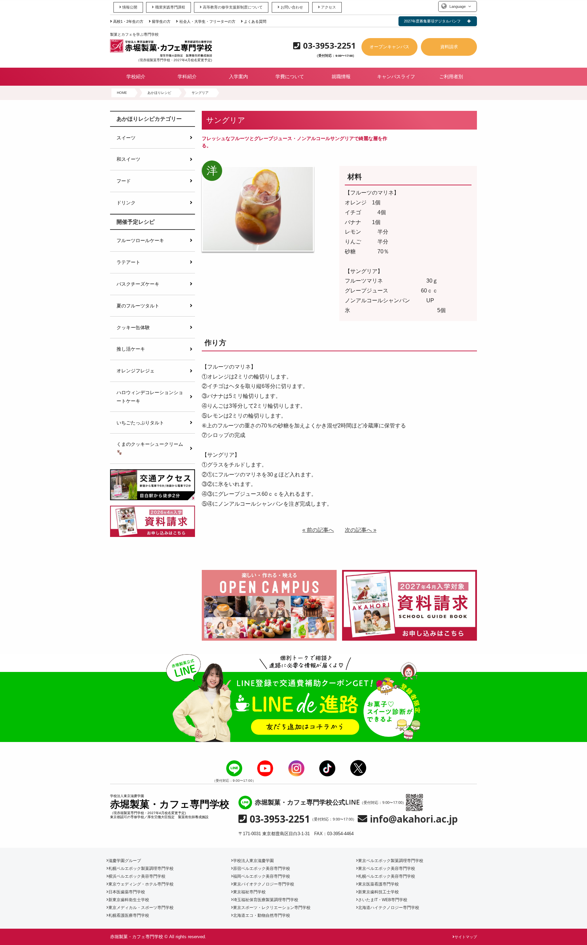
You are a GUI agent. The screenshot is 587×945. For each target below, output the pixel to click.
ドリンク (126, 202)
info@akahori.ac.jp (414, 818)
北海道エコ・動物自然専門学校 (261, 915)
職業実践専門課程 (170, 7)
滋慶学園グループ (124, 861)
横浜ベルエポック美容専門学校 (136, 876)
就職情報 (341, 76)
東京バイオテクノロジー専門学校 (263, 884)
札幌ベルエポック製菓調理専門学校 (141, 868)
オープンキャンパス (389, 46)
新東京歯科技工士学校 (378, 892)
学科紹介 (187, 76)
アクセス (328, 7)
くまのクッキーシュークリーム (150, 444)
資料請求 (449, 46)
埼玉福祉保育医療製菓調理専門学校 (265, 900)
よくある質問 (255, 21)
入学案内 (238, 76)
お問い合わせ (292, 7)
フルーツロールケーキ (140, 240)
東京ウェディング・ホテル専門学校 (141, 884)
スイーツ (126, 137)
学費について (289, 76)
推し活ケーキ (131, 349)
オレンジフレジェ (136, 370)
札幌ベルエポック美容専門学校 (386, 876)
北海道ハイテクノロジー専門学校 (388, 908)
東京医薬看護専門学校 (378, 884)
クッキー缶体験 (133, 327)
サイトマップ (466, 937)
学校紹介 (135, 76)
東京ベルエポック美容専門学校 (386, 868)
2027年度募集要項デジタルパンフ (432, 21)
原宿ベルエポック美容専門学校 (261, 868)
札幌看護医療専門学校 (128, 915)
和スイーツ (128, 159)
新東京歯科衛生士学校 (128, 900)
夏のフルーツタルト (138, 305)
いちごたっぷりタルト (140, 422)
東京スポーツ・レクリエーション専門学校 (271, 908)
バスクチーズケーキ (138, 284)
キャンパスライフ (396, 76)
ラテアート (128, 262)
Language (457, 6)
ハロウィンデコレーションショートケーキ (150, 396)
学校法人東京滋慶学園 (253, 861)
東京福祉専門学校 (249, 892)
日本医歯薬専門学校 (126, 892)
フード (124, 181)
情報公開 (129, 7)
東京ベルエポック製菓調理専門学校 (390, 861)
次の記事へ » (360, 530)
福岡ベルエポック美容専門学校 (261, 876)
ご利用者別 (451, 76)
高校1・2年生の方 (128, 21)
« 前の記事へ (318, 530)
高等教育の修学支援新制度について (233, 7)
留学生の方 (161, 21)
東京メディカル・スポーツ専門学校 (141, 908)
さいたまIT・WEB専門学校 (382, 900)
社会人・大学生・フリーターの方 (207, 21)
